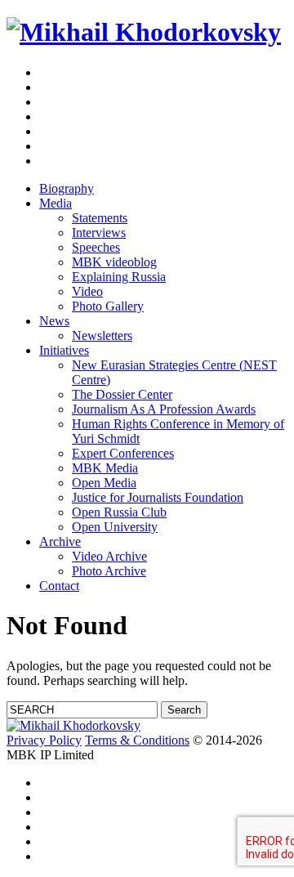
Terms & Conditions (137, 740)
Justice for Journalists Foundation (157, 497)
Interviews (99, 232)
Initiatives (64, 350)
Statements (99, 218)
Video (87, 291)
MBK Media (105, 468)
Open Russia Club (119, 512)
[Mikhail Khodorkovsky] (144, 32)
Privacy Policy (44, 740)
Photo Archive (109, 571)
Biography (66, 188)
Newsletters (102, 335)
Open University (115, 527)
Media (55, 203)
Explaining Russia (119, 277)
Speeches (96, 247)
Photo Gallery (108, 306)
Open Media (104, 483)
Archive (60, 541)
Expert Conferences (123, 453)
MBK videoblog (114, 262)
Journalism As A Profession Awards (164, 409)
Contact (59, 586)
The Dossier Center (122, 394)
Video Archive (109, 556)
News (54, 321)
